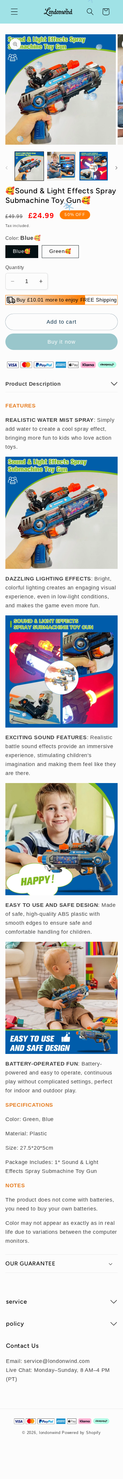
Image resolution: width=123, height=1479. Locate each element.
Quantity (14, 267)
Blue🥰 (22, 251)
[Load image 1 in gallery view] (29, 166)
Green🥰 (60, 251)
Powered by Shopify (81, 1432)
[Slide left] (6, 168)
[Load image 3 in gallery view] (93, 166)
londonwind (50, 1432)
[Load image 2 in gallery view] (61, 166)
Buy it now (61, 342)
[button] (14, 12)
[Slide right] (116, 168)
